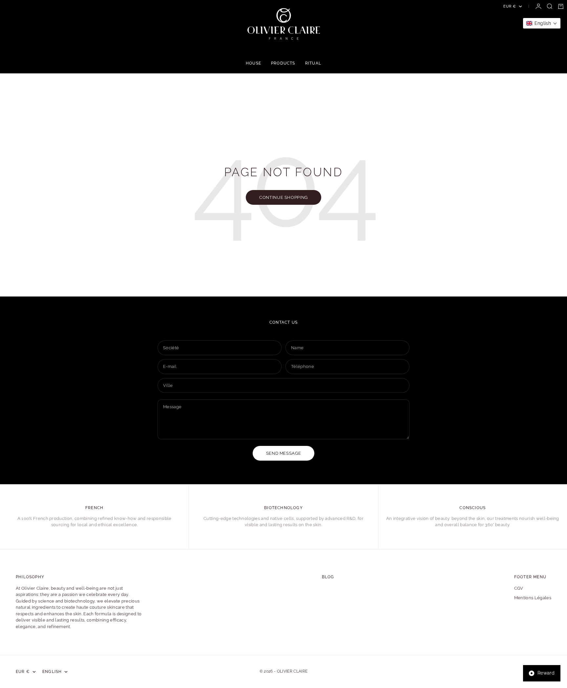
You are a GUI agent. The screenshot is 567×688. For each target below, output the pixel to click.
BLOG (328, 577)
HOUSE (253, 63)
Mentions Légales (532, 597)
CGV (518, 588)
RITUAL (313, 63)
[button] (541, 23)
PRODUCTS (283, 63)
